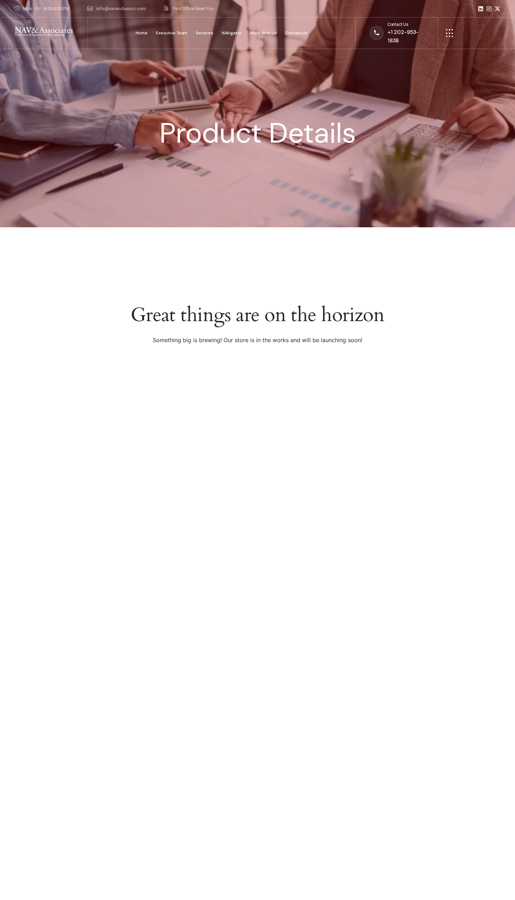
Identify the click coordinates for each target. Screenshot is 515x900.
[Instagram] (489, 9)
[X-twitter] (497, 9)
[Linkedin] (480, 9)
